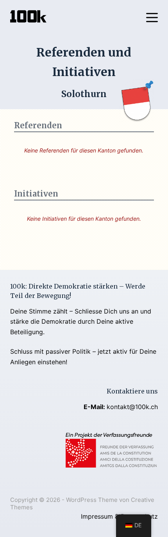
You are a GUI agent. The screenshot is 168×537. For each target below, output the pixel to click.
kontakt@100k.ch (132, 407)
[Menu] (152, 17)
